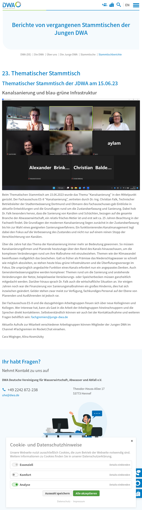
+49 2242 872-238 (23, 389)
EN (127, 4)
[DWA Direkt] (137, 483)
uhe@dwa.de (10, 395)
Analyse (25, 484)
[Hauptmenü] (136, 5)
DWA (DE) (25, 54)
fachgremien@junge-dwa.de (49, 317)
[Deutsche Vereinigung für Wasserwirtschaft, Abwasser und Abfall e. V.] (12, 5)
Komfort (25, 475)
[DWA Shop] (111, 5)
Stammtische (88, 54)
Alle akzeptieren (86, 493)
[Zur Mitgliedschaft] (104, 5)
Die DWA (39, 54)
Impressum (79, 501)
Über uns (52, 54)
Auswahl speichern (57, 493)
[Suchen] (119, 5)
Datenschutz (63, 501)
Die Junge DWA (69, 54)
